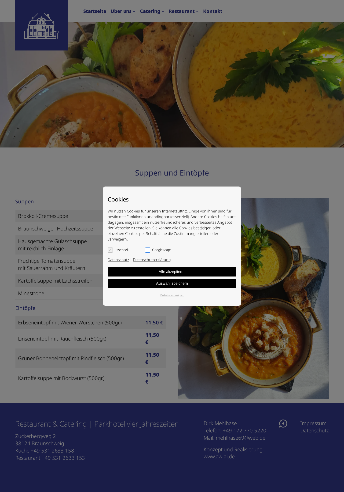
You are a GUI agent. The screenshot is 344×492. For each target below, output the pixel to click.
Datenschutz (118, 259)
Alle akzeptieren (172, 272)
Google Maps (162, 250)
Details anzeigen (172, 295)
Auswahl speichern (172, 283)
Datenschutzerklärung (152, 259)
